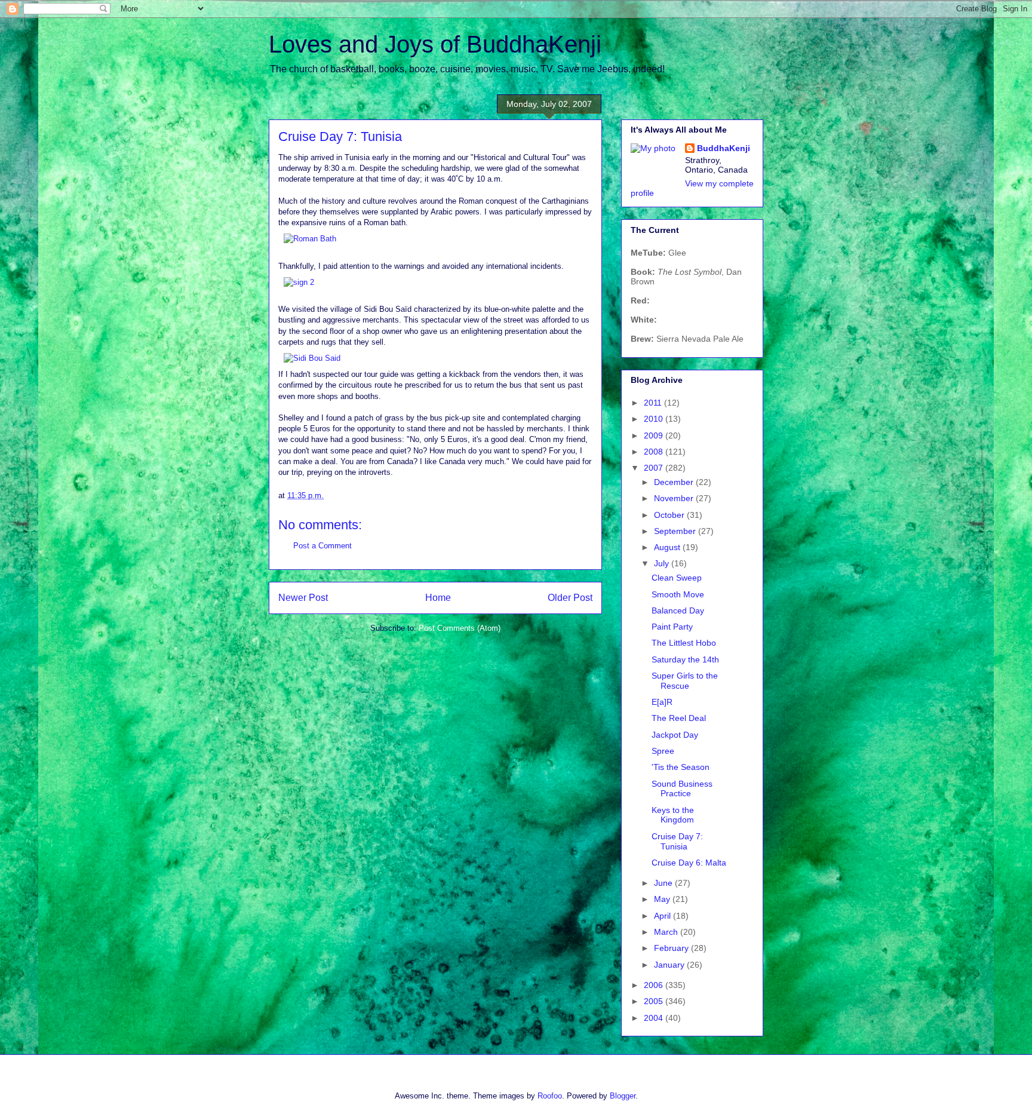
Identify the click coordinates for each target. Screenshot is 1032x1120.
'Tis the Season (681, 767)
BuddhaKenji (723, 148)
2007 (654, 467)
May (663, 899)
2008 (654, 451)
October (670, 515)
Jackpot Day (675, 734)
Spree (663, 751)
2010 (654, 419)
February (672, 948)
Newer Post (303, 598)
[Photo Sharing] (310, 238)
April (663, 915)
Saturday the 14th (685, 659)
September (676, 531)
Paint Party (672, 626)
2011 (654, 402)
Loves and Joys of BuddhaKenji (435, 44)
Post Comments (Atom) (459, 628)
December (675, 482)
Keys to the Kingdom (673, 815)
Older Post (570, 598)
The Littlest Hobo (684, 643)
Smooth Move (678, 594)
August (668, 547)
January (670, 964)
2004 (654, 1018)
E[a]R (662, 702)
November (675, 498)
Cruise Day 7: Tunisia (677, 841)
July (662, 563)
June (664, 883)
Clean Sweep (677, 577)
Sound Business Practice (682, 789)
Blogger (622, 1095)
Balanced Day (678, 610)
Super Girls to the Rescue (685, 681)
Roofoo (550, 1095)
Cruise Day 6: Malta (689, 862)
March (667, 932)
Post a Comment (322, 545)
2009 (654, 435)
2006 (654, 985)
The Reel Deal (679, 718)
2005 (654, 1001)
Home (438, 598)
